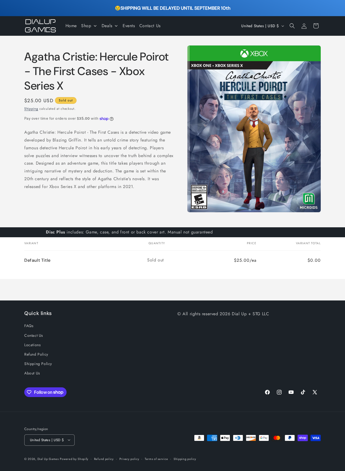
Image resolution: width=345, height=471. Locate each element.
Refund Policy (36, 354)
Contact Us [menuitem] (150, 26)
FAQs (28, 325)
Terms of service (156, 458)
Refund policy (104, 458)
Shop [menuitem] (86, 26)
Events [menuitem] (129, 26)
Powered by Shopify (74, 458)
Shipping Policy (38, 363)
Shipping (31, 108)
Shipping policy (185, 458)
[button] (292, 26)
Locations (32, 345)
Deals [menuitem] (107, 26)
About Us (32, 373)
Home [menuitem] (71, 26)
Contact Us (33, 335)
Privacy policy (129, 458)
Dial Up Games (48, 458)
